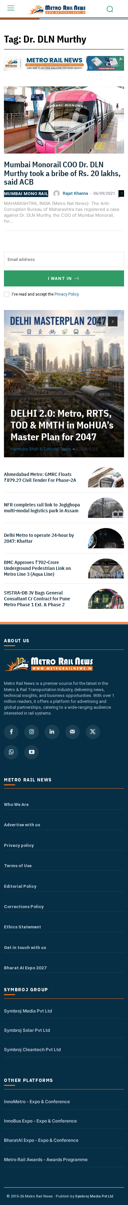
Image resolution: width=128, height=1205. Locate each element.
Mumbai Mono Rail (26, 193)
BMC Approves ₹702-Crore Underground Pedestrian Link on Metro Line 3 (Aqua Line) (37, 568)
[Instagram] (31, 732)
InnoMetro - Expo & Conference (37, 1101)
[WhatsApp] (11, 752)
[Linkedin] (52, 732)
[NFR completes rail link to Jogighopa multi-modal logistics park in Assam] (106, 516)
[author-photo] (57, 193)
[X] (93, 732)
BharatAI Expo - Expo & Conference (41, 1140)
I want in (60, 278)
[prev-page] (101, 321)
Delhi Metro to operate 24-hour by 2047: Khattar (39, 538)
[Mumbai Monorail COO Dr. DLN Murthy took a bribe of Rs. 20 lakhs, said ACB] (64, 122)
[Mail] (72, 732)
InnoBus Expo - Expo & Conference (40, 1120)
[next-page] (112, 321)
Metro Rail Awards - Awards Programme (46, 1159)
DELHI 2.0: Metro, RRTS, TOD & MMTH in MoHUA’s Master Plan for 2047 (62, 425)
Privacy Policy (66, 294)
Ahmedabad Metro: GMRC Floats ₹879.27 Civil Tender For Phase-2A (40, 477)
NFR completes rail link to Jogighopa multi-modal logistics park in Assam (42, 508)
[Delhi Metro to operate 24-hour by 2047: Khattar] (106, 546)
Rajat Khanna (75, 193)
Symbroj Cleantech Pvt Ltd (32, 1049)
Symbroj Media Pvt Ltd (28, 1010)
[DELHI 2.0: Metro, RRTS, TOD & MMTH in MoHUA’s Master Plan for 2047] (64, 383)
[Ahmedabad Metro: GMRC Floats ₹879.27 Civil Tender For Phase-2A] (106, 485)
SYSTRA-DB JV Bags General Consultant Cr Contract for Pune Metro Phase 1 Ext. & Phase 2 (37, 599)
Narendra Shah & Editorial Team (41, 449)
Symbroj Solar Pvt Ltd (27, 1030)
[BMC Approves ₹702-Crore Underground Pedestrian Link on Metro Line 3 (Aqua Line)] (106, 576)
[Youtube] (31, 752)
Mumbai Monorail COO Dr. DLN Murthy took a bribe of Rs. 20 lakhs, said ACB (62, 173)
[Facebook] (11, 732)
